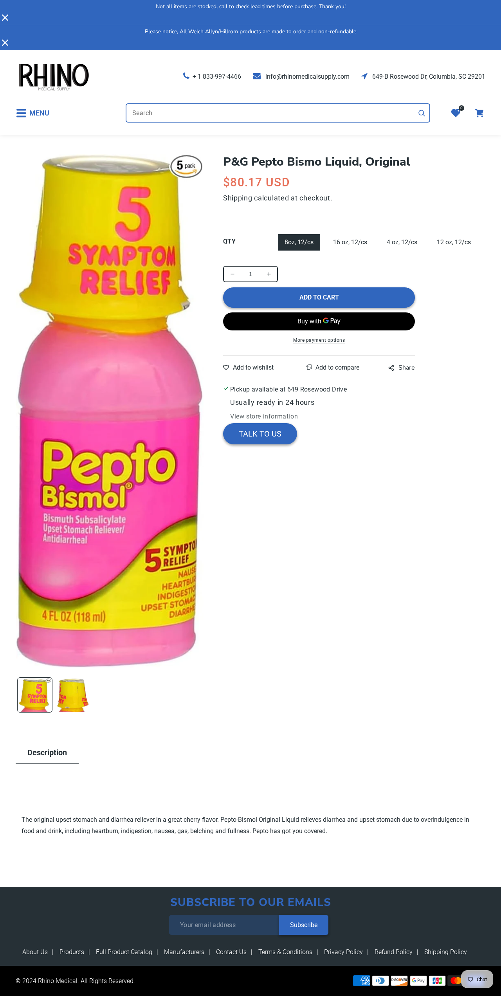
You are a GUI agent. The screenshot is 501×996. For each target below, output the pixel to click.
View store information (264, 416)
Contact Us (231, 952)
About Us (35, 952)
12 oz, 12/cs (454, 242)
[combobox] (278, 113)
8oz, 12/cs (299, 242)
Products (71, 952)
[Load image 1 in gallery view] (35, 695)
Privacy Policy (343, 952)
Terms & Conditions (285, 952)
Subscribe (303, 925)
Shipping (237, 198)
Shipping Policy (445, 952)
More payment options (319, 340)
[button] (32, 112)
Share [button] (406, 367)
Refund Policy (394, 952)
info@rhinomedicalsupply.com (307, 76)
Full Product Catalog (124, 952)
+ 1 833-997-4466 (217, 76)
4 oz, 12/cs (402, 242)
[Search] (422, 113)
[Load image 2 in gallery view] (73, 695)
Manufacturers (184, 952)
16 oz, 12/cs (350, 242)
